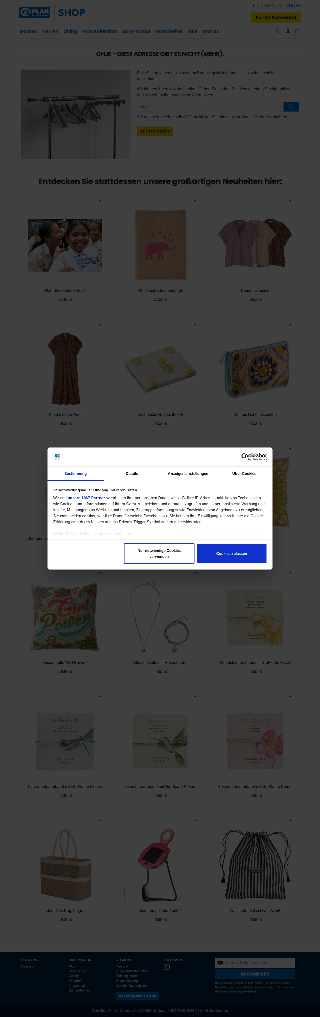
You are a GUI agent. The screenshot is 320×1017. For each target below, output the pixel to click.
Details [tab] (132, 473)
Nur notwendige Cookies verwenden (159, 553)
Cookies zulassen (231, 553)
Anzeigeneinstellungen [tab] (188, 473)
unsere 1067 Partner (86, 498)
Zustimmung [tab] (75, 473)
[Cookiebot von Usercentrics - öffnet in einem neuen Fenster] (245, 457)
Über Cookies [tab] (244, 473)
